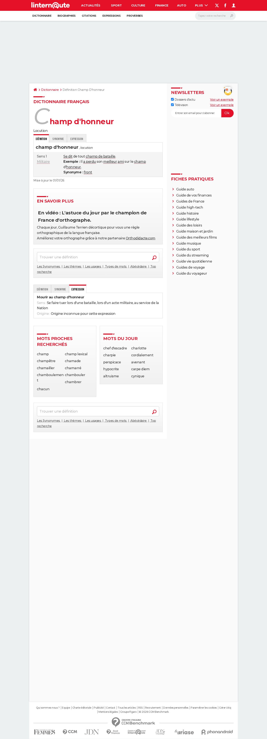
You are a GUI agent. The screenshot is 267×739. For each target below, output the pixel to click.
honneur (73, 167)
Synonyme (58, 138)
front (88, 172)
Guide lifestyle (187, 219)
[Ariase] (184, 732)
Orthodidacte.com (140, 238)
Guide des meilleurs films (196, 237)
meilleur (110, 162)
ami (121, 162)
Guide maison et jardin (194, 231)
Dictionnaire (41, 15)
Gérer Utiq (225, 707)
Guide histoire (187, 213)
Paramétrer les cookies (204, 707)
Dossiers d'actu (184, 99)
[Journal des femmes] (44, 732)
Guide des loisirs (189, 225)
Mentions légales (108, 711)
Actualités (90, 5)
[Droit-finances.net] (113, 732)
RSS (140, 707)
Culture (138, 5)
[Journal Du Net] (92, 732)
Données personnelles (175, 707)
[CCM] (70, 732)
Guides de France (190, 201)
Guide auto (185, 189)
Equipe (66, 707)
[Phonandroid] (217, 732)
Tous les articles (127, 707)
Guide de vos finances (194, 195)
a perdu (89, 162)
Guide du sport (188, 249)
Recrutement (153, 707)
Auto (181, 5)
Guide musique (188, 243)
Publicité (99, 707)
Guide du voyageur (191, 273)
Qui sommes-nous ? (48, 707)
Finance (161, 5)
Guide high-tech (189, 207)
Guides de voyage (190, 267)
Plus (199, 5)
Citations (89, 15)
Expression (76, 138)
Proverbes (134, 15)
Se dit (67, 156)
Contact (110, 707)
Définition (42, 289)
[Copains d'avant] (136, 732)
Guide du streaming (192, 255)
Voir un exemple (222, 99)
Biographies (67, 15)
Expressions (111, 15)
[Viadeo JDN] (160, 732)
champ (140, 162)
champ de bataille (100, 156)
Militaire (43, 162)
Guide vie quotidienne (194, 261)
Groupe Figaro (128, 711)
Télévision (181, 105)
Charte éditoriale (81, 707)
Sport (116, 5)
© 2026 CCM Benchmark (154, 711)
